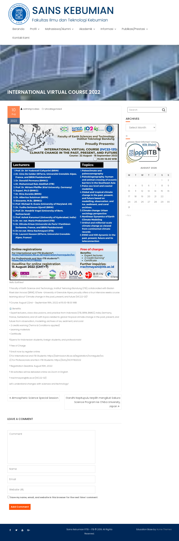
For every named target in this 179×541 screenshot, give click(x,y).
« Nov (128, 215)
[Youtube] (22, 530)
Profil (33, 29)
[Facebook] (10, 530)
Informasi (107, 29)
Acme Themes (164, 529)
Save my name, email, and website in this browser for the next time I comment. (54, 497)
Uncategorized (53, 109)
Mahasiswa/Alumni (58, 29)
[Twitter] (16, 530)
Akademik (85, 29)
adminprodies (31, 109)
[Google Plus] (28, 530)
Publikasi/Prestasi (133, 29)
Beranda (18, 29)
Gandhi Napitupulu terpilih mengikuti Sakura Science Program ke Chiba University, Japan (93, 402)
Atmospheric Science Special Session (35, 398)
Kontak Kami (21, 38)
